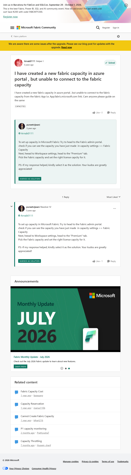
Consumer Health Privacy (44, 468)
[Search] (98, 28)
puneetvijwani (33, 124)
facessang (38, 395)
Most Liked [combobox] (114, 197)
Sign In (116, 27)
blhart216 (38, 420)
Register (106, 27)
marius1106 (39, 407)
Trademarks (122, 461)
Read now (66, 47)
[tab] (65, 368)
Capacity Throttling (31, 441)
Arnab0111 (29, 61)
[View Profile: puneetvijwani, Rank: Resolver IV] (21, 208)
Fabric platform (20, 36)
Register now (10, 16)
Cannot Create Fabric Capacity (37, 416)
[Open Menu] (118, 36)
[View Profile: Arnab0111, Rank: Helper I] (19, 63)
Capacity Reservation (32, 403)
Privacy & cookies (90, 461)
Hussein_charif (44, 445)
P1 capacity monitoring (33, 428)
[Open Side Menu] (12, 27)
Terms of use (108, 461)
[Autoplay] (61, 368)
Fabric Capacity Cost (32, 391)
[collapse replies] (11, 206)
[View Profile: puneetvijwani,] (22, 126)
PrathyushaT (43, 432)
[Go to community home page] (36, 27)
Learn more (20, 366)
